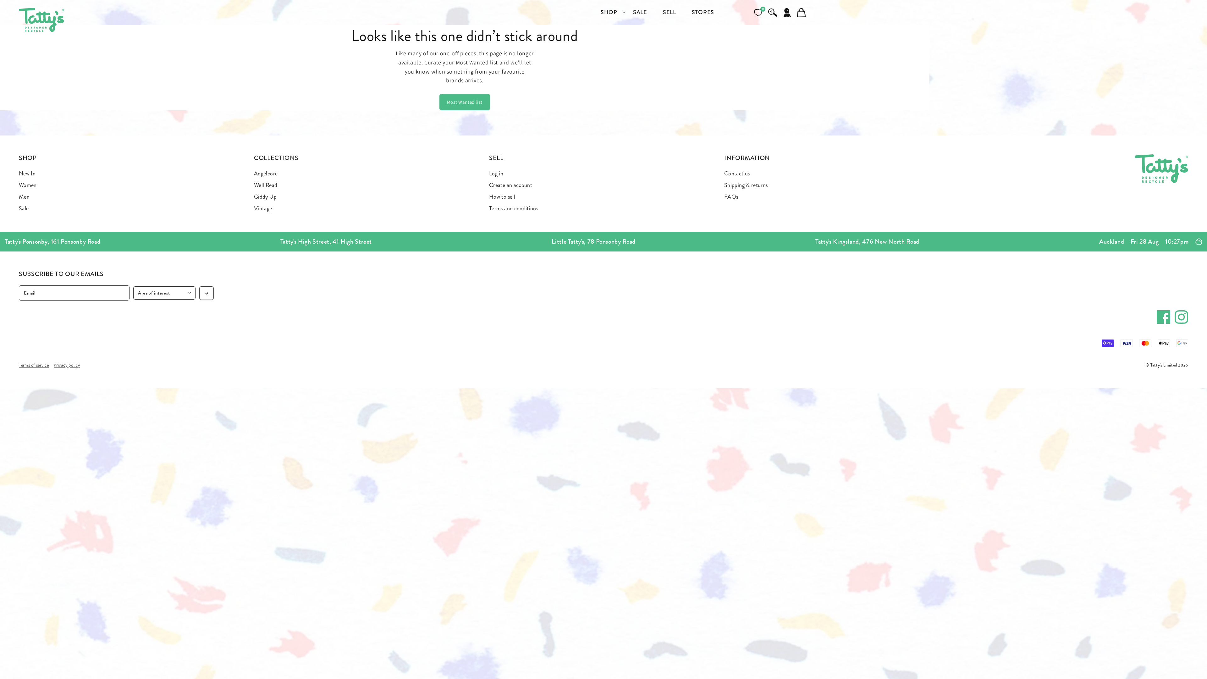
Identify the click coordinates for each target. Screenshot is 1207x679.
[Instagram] (1181, 317)
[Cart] (801, 12)
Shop (28, 158)
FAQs (731, 197)
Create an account (510, 185)
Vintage (263, 208)
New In (27, 173)
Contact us (737, 173)
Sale (24, 208)
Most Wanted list (464, 102)
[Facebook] (1163, 317)
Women (28, 185)
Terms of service (34, 365)
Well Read (265, 185)
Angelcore (266, 173)
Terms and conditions (513, 208)
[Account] (787, 12)
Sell (496, 158)
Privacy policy (67, 365)
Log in (496, 173)
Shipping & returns (746, 185)
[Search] (772, 12)
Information (747, 158)
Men (24, 197)
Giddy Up (265, 197)
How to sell (502, 197)
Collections (276, 158)
